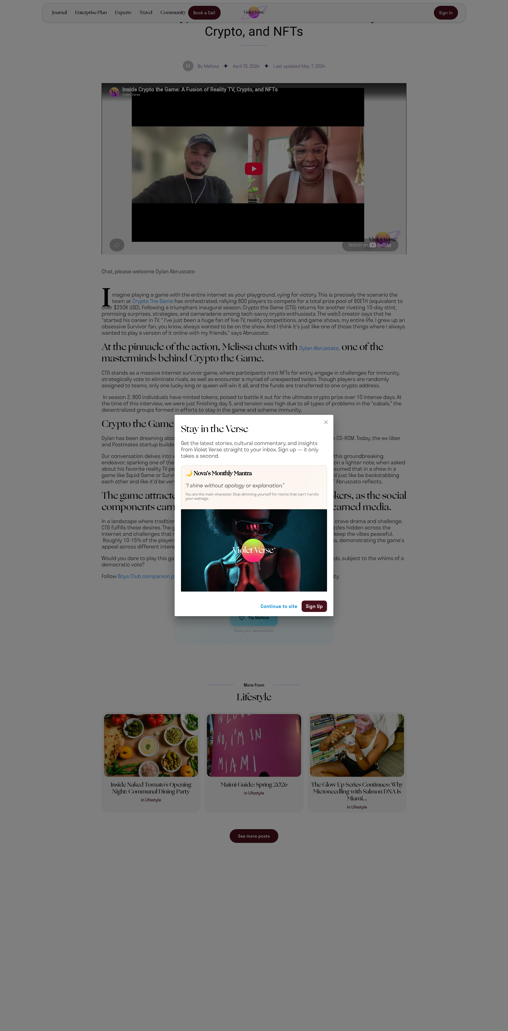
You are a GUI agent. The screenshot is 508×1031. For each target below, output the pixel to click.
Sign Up (314, 606)
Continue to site (279, 606)
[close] (326, 422)
